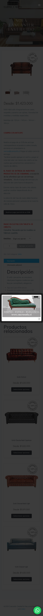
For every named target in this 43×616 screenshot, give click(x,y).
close (39, 318)
